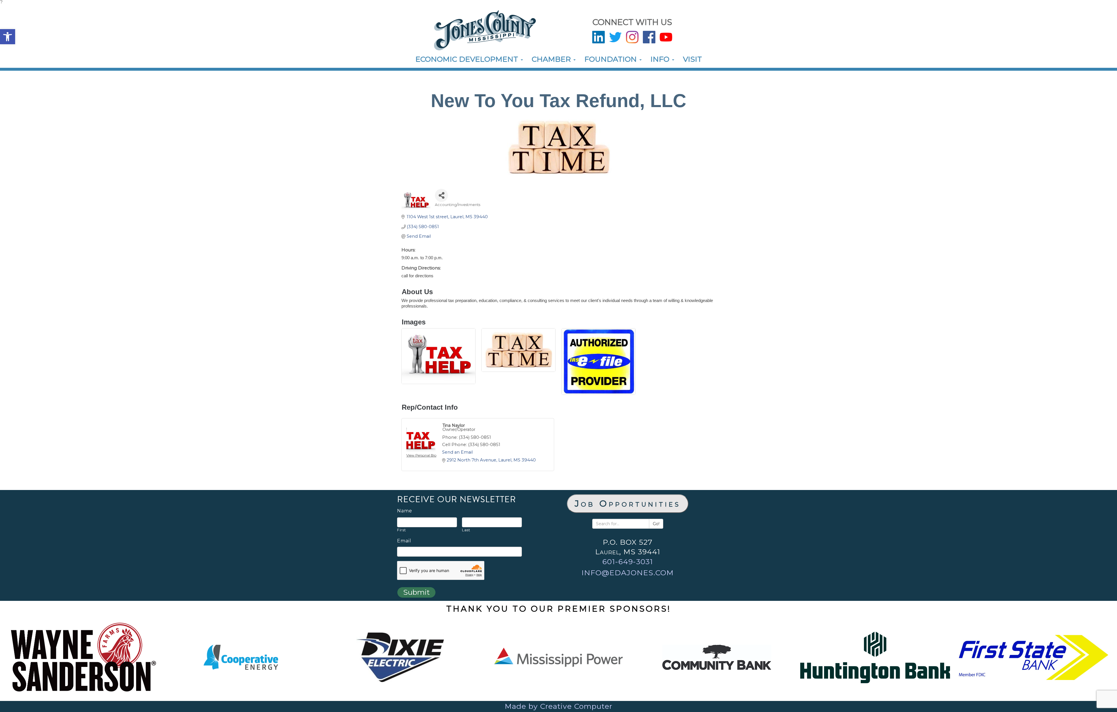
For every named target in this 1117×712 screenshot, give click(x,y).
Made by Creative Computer (558, 706)
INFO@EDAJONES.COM (627, 572)
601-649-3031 (627, 561)
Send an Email (457, 452)
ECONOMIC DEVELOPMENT (467, 59)
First (401, 530)
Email (404, 541)
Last (466, 530)
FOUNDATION (611, 59)
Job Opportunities (628, 503)
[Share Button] (441, 195)
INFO (660, 59)
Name (404, 511)
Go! (656, 523)
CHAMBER (552, 59)
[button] (7, 36)
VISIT (692, 59)
